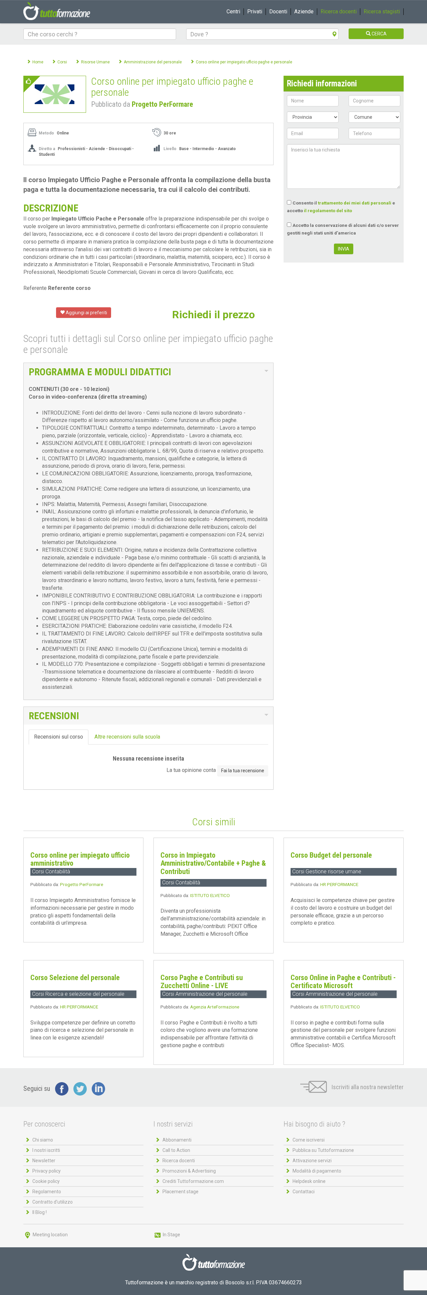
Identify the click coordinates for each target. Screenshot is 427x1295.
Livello (169, 148)
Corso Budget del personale (331, 855)
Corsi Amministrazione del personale (205, 994)
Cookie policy (46, 1181)
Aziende (304, 11)
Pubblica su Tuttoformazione (323, 1150)
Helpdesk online (309, 1181)
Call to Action (176, 1150)
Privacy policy (46, 1171)
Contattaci (304, 1191)
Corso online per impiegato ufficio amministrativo (80, 859)
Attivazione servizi (312, 1160)
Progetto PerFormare (162, 104)
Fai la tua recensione (242, 770)
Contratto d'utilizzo (52, 1202)
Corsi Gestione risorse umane (326, 871)
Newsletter (43, 1160)
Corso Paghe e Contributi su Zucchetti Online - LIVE (201, 981)
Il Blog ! (39, 1212)
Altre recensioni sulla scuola (127, 737)
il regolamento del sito (328, 210)
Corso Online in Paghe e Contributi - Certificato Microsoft (343, 981)
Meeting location (50, 1234)
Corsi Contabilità (51, 871)
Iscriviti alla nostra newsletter (367, 1087)
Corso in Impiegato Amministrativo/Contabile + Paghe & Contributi (213, 863)
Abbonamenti (176, 1140)
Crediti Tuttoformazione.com (193, 1181)
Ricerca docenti (339, 11)
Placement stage (180, 1191)
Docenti (278, 11)
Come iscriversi (309, 1140)
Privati (254, 11)
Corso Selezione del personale (75, 977)
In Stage (171, 1234)
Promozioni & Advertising (189, 1171)
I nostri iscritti (46, 1150)
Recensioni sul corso (58, 737)
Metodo (46, 133)
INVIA (343, 249)
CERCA (379, 33)
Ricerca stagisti (382, 11)
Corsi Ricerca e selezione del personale (78, 994)
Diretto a (47, 148)
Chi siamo (42, 1140)
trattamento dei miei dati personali (354, 202)
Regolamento (46, 1191)
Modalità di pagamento (317, 1171)
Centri (233, 11)
